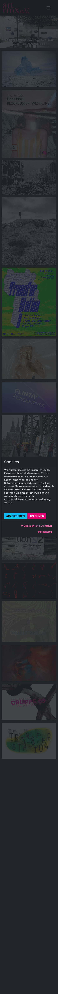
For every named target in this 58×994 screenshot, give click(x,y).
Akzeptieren (15, 516)
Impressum (45, 532)
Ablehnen (36, 516)
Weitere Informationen (36, 525)
